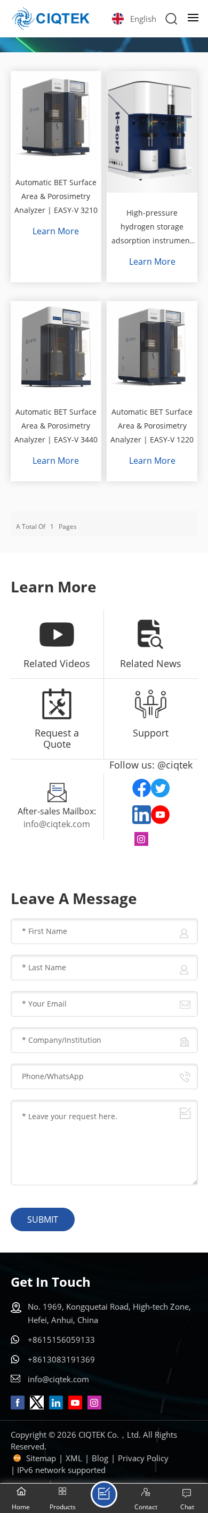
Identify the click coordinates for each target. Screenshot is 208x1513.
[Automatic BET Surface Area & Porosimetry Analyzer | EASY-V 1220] (152, 346)
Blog (100, 1458)
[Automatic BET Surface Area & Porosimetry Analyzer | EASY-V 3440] (56, 346)
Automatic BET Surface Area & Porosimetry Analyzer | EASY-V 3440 (56, 426)
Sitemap (41, 1458)
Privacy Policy (143, 1458)
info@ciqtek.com (56, 824)
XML (74, 1458)
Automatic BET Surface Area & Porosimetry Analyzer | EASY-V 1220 (152, 426)
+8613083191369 (61, 1359)
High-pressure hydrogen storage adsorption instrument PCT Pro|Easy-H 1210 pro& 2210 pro (152, 228)
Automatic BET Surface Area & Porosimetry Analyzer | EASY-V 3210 (56, 196)
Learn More (56, 231)
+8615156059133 (61, 1339)
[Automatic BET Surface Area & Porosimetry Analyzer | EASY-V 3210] (56, 116)
